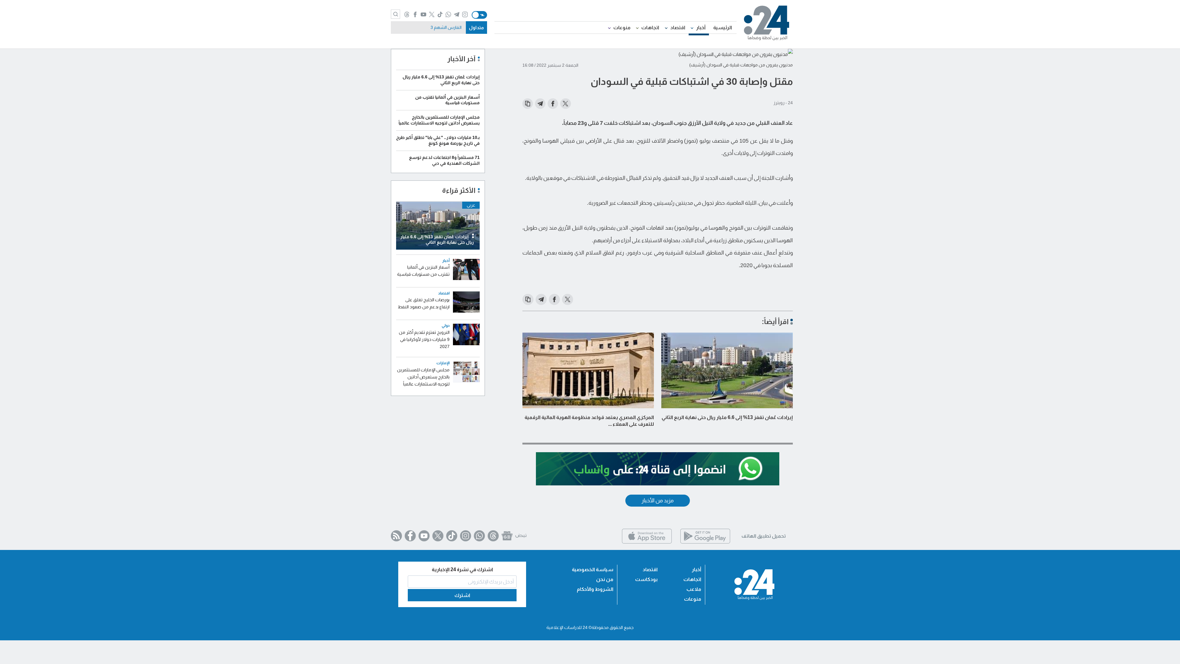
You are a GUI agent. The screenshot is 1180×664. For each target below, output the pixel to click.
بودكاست (646, 579)
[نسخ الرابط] (527, 103)
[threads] (407, 14)
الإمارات (443, 363)
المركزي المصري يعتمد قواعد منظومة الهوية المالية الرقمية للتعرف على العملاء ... (589, 421)
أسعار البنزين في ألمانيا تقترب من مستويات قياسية (423, 271)
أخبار (701, 27)
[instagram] (465, 14)
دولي (446, 326)
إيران (457, 27)
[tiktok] (440, 14)
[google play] (705, 541)
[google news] (507, 535)
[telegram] (457, 14)
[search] (395, 14)
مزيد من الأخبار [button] (658, 500)
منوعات (622, 27)
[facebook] (415, 14)
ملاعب (693, 589)
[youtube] (423, 14)
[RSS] (396, 535)
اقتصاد (677, 27)
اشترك (462, 595)
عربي (471, 205)
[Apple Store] (646, 541)
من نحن (604, 579)
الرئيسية (722, 27)
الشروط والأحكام (595, 589)
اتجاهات (650, 27)
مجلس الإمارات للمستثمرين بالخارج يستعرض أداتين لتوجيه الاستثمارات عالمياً (423, 376)
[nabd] (520, 535)
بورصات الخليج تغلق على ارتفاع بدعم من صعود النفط (424, 303)
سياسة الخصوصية (592, 569)
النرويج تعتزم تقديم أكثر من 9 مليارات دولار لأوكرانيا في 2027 (424, 339)
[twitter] (432, 14)
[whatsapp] (448, 14)
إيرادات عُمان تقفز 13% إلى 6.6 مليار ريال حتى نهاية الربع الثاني (727, 417)
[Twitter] (437, 535)
